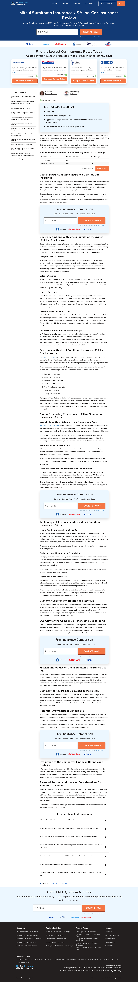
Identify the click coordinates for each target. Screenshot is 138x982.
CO (30, 959)
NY (86, 959)
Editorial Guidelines (112, 935)
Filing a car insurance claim (49, 425)
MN (68, 959)
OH (97, 959)
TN (112, 959)
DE (35, 959)
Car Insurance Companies (57, 883)
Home (44, 883)
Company (109, 928)
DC (38, 959)
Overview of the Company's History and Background (23, 129)
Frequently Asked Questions (19, 159)
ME (57, 959)
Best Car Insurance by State (26, 942)
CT (33, 959)
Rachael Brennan (51, 94)
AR (22, 959)
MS (71, 959)
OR (100, 959)
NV (79, 959)
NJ (84, 959)
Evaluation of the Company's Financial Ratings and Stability (22, 149)
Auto (54, 3)
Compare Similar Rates (25, 81)
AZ (25, 959)
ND (91, 959)
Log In (121, 4)
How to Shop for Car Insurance (27, 932)
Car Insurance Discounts (54, 935)
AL (17, 959)
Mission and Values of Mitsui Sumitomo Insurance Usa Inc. (23, 134)
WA (94, 959)
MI (65, 959)
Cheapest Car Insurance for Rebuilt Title (88, 935)
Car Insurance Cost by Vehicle (26, 946)
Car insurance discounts (48, 357)
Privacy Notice (110, 939)
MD (60, 959)
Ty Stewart (73, 94)
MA (63, 959)
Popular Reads (82, 928)
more (14, 72)
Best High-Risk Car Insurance (86, 932)
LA (55, 959)
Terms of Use (97, 36)
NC (89, 959)
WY (29, 962)
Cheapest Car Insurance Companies (29, 939)
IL (46, 959)
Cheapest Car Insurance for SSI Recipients (87, 939)
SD (109, 959)
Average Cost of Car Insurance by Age (59, 946)
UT (117, 959)
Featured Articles (53, 928)
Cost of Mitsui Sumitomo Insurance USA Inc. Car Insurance (23, 97)
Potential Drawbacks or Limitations (21, 144)
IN (48, 959)
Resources (76, 3)
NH (82, 959)
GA (42, 959)
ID (45, 959)
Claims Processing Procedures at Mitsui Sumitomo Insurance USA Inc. (23, 113)
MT (76, 959)
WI (26, 962)
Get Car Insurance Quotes (55, 942)
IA (50, 959)
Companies (64, 3)
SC (107, 959)
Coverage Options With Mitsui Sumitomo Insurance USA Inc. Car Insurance (23, 102)
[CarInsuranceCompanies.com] (19, 3)
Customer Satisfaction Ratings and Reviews (21, 123)
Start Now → (102, 168)
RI (104, 959)
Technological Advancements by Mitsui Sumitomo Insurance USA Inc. (22, 118)
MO (73, 959)
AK (20, 959)
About (91, 3)
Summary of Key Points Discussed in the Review (23, 139)
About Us (108, 932)
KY (53, 959)
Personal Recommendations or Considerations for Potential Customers (23, 154)
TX (114, 959)
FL (40, 959)
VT (119, 959)
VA (17, 962)
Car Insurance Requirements (56, 939)
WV (23, 962)
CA (27, 959)
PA (103, 959)
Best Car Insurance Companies (27, 935)
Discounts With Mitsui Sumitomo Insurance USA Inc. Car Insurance (21, 107)
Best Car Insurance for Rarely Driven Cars (88, 948)
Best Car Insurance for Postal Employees (86, 944)
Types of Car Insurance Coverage (58, 932)
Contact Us (109, 946)
